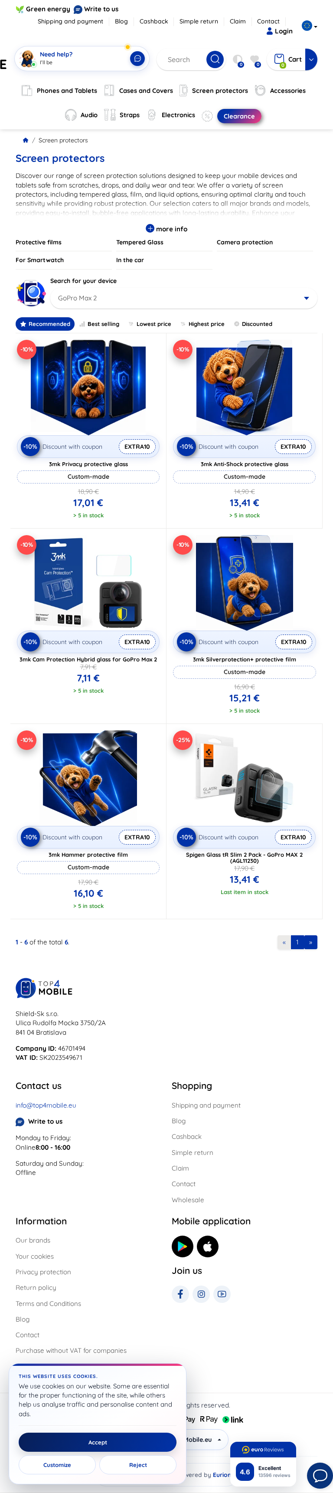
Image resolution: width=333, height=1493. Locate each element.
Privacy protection (43, 1272)
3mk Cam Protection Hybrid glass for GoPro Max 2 (88, 659)
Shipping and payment (70, 21)
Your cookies (35, 1256)
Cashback (154, 21)
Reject (138, 1464)
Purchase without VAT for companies (71, 1350)
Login (284, 31)
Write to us (101, 9)
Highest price (207, 323)
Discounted (257, 323)
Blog (121, 21)
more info (170, 229)
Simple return (199, 21)
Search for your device (83, 281)
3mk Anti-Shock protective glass (244, 463)
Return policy (36, 1287)
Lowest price (154, 323)
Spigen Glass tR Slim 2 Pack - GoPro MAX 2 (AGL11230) (244, 857)
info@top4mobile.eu (46, 1105)
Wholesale (188, 1200)
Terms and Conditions (48, 1303)
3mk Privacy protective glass (88, 463)
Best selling (103, 323)
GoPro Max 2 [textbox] (77, 298)
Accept (97, 1442)
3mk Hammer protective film (88, 854)
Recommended (49, 323)
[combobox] (183, 298)
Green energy (48, 9)
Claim (238, 21)
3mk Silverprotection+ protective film (244, 659)
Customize (57, 1464)
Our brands (33, 1240)
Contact (268, 21)
